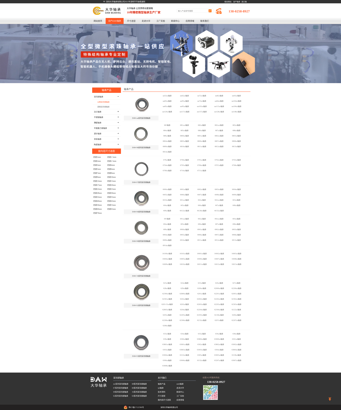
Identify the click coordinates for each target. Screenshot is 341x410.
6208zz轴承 (167, 326)
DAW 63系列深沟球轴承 (141, 356)
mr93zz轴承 (184, 101)
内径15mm (111, 181)
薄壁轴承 (97, 123)
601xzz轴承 (184, 200)
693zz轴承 (236, 219)
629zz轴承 (184, 288)
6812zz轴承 (219, 146)
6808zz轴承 (236, 141)
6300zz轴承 (184, 339)
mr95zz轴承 (184, 106)
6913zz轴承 (236, 240)
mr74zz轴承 (201, 101)
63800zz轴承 (202, 339)
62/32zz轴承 (201, 320)
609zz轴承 (167, 211)
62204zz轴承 (202, 310)
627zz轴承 (236, 283)
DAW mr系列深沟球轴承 (141, 118)
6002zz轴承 (201, 189)
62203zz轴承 (219, 304)
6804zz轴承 (167, 141)
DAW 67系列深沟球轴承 (141, 182)
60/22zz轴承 (184, 211)
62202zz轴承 (219, 299)
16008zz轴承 (236, 259)
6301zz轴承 (236, 339)
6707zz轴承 (219, 165)
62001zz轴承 (236, 294)
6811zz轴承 (201, 146)
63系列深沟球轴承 (139, 396)
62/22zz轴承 (236, 310)
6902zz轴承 (219, 229)
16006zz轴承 (202, 259)
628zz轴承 (167, 288)
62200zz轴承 (236, 288)
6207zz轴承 (219, 320)
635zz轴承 (202, 334)
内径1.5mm (111, 157)
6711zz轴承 (201, 171)
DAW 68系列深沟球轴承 (141, 148)
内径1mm (97, 157)
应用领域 (190, 21)
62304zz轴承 (219, 310)
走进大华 (146, 21)
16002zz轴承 (219, 254)
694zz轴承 (167, 224)
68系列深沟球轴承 (139, 384)
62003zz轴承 (202, 304)
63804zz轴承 (236, 350)
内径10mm (111, 177)
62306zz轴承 (184, 320)
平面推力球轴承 (100, 128)
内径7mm (97, 173)
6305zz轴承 (201, 355)
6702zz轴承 (219, 160)
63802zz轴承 (219, 344)
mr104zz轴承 (236, 101)
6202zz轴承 (184, 299)
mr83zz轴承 (167, 101)
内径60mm (97, 209)
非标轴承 (97, 139)
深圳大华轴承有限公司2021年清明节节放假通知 (125, 2)
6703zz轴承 (236, 160)
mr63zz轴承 (236, 96)
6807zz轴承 (219, 141)
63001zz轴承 (184, 344)
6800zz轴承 (184, 136)
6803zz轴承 (236, 136)
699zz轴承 (167, 229)
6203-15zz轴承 (167, 304)
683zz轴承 (236, 125)
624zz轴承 (184, 283)
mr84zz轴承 (219, 101)
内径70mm (97, 213)
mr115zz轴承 (219, 106)
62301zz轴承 (167, 299)
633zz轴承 (167, 334)
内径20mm (111, 185)
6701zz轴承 (201, 160)
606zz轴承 (202, 205)
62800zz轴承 (184, 294)
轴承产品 (106, 90)
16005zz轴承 (184, 259)
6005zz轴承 (167, 195)
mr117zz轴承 (184, 112)
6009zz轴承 (236, 195)
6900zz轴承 (184, 229)
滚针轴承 (97, 134)
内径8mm (111, 173)
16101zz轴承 (184, 254)
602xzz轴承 (219, 200)
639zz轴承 (167, 339)
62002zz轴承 (202, 299)
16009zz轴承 (167, 264)
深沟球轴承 (118, 378)
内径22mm (97, 189)
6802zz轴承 (219, 136)
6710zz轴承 (184, 171)
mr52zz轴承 (167, 96)
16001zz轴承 (202, 254)
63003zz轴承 (202, 350)
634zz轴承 (184, 334)
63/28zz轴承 (236, 355)
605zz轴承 (184, 205)
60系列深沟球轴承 (139, 388)
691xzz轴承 (184, 219)
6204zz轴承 (184, 310)
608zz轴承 (236, 205)
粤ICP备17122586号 (136, 407)
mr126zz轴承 (167, 112)
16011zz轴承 (202, 264)
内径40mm (97, 201)
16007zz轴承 (219, 259)
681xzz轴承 (184, 125)
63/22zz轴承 (184, 355)
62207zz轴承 (236, 320)
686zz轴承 (202, 130)
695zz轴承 (184, 224)
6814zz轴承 (167, 152)
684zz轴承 (167, 130)
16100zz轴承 (167, 254)
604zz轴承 (167, 205)
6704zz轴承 (167, 165)
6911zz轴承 (201, 240)
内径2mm (97, 161)
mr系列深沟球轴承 (120, 384)
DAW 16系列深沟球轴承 (141, 276)
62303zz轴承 (236, 304)
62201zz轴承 (219, 294)
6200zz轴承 (201, 288)
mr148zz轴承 (236, 112)
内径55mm (111, 205)
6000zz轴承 (167, 189)
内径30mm (111, 193)
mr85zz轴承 (167, 106)
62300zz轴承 (167, 294)
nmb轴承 (180, 384)
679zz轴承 (167, 160)
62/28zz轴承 (219, 315)
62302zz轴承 (236, 299)
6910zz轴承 (184, 240)
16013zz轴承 (236, 264)
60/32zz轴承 (219, 211)
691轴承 (167, 219)
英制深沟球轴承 (103, 107)
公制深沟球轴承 (103, 102)
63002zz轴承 (236, 344)
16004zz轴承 (167, 259)
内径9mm (97, 177)
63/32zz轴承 (201, 360)
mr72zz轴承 (201, 96)
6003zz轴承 (219, 189)
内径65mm (111, 209)
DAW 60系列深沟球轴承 (141, 212)
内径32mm (97, 197)
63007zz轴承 (236, 360)
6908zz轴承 (236, 235)
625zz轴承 (202, 283)
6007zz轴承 (201, 195)
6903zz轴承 (236, 229)
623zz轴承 (167, 283)
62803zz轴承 (167, 310)
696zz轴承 (202, 224)
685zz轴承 (184, 130)
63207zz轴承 (219, 360)
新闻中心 (175, 21)
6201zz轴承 (201, 294)
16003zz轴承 (236, 254)
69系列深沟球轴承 (120, 392)
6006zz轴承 (184, 195)
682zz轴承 (202, 125)
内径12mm (97, 181)
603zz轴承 (236, 200)
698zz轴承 (236, 224)
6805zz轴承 (184, 141)
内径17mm (97, 185)
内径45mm (111, 201)
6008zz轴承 (219, 195)
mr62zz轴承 (184, 96)
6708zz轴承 (236, 165)
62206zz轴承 (167, 320)
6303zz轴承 (167, 350)
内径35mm (111, 197)
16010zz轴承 (184, 264)
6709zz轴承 (167, 171)
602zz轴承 (202, 200)
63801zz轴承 (167, 344)
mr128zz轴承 (219, 112)
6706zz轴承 (201, 165)
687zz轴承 (219, 130)
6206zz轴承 (236, 315)
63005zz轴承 (219, 355)
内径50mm (97, 205)
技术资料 (161, 392)
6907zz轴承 (219, 235)
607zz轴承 (219, 205)
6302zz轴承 (201, 344)
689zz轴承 (167, 136)
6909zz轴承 (167, 240)
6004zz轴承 (236, 189)
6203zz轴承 (184, 304)
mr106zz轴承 (236, 106)
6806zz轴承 (201, 141)
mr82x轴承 (219, 96)
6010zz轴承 (167, 200)
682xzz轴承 (219, 125)
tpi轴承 (161, 388)
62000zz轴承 (219, 288)
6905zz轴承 (184, 235)
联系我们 (204, 21)
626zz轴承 (219, 283)
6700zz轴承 (184, 160)
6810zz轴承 (184, 146)
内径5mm (97, 169)
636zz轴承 (219, 334)
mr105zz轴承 (202, 106)
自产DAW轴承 (114, 21)
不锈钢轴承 (98, 117)
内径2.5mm (111, 161)
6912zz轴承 (219, 240)
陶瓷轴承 (97, 145)
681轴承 (167, 125)
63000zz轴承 (219, 339)
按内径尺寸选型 (106, 151)
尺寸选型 (131, 21)
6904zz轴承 (167, 235)
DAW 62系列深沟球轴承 (141, 305)
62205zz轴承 (184, 315)
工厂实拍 (160, 21)
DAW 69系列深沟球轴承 (141, 241)
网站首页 (98, 21)
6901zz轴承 (201, 229)
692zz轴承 (202, 219)
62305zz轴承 (202, 315)
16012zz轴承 (219, 264)
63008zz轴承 (167, 366)
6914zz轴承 (167, 245)
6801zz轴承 (201, 136)
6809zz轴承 (167, 146)
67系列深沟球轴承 (120, 388)
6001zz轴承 (184, 189)
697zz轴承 (219, 224)
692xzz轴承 (219, 219)
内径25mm (111, 189)
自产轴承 (236, 2)
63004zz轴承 (167, 355)
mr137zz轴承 (202, 112)
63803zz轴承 (184, 350)
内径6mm (111, 169)
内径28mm (97, 193)
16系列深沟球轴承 (139, 392)
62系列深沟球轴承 (120, 396)
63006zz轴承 (184, 360)
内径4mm (111, 165)
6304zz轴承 (219, 350)
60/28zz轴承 (201, 211)
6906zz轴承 (201, 235)
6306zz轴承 (167, 360)
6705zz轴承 (184, 165)
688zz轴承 (236, 130)
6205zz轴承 (167, 315)
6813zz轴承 (236, 146)
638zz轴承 (236, 334)
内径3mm (97, 165)
